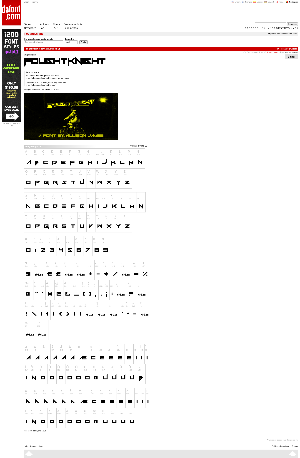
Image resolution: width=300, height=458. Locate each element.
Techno (283, 49)
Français (248, 2)
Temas (27, 24)
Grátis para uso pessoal (289, 52)
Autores (44, 24)
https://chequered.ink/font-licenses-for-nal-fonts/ (47, 78)
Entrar (26, 2)
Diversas (293, 49)
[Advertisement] (81, 14)
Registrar (34, 2)
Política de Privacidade (280, 446)
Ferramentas (71, 28)
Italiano (281, 2)
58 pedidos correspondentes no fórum (282, 34)
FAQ (55, 28)
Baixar (291, 56)
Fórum (56, 24)
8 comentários (272, 52)
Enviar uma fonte (73, 24)
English (237, 2)
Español (259, 2)
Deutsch (271, 2)
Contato (295, 446)
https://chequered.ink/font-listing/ (40, 85)
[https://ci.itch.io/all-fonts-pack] (59, 49)
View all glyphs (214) (139, 146)
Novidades (30, 28)
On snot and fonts (36, 446)
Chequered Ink (50, 49)
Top (42, 28)
